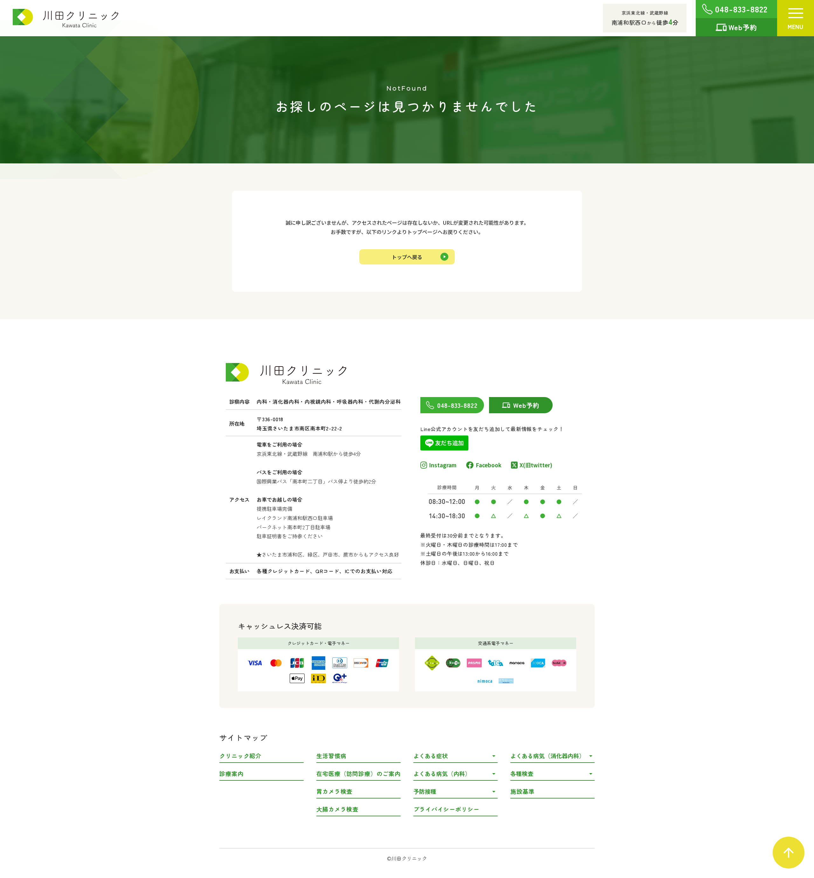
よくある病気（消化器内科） (547, 755)
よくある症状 (430, 755)
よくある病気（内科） (442, 773)
